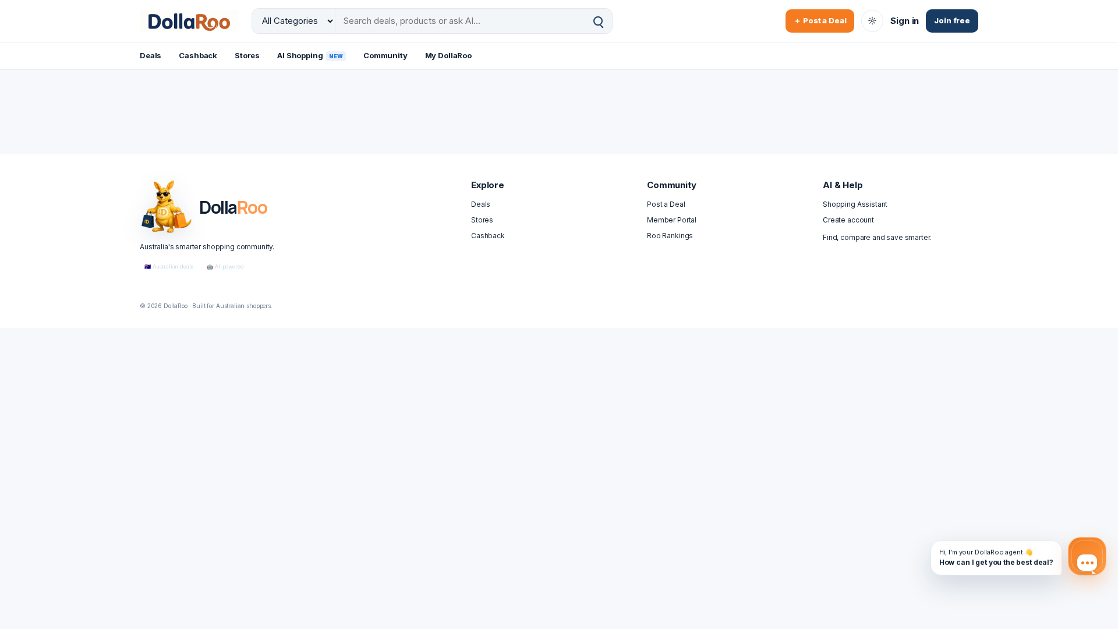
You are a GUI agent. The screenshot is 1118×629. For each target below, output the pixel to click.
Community (385, 55)
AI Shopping (310, 55)
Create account (848, 219)
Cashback (198, 55)
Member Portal (671, 219)
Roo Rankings (670, 235)
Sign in (904, 20)
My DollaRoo (448, 55)
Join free (952, 20)
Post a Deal (666, 204)
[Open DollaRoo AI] (1087, 556)
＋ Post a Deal (820, 20)
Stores (247, 55)
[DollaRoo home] (189, 20)
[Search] (598, 21)
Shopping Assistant (855, 204)
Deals (150, 55)
